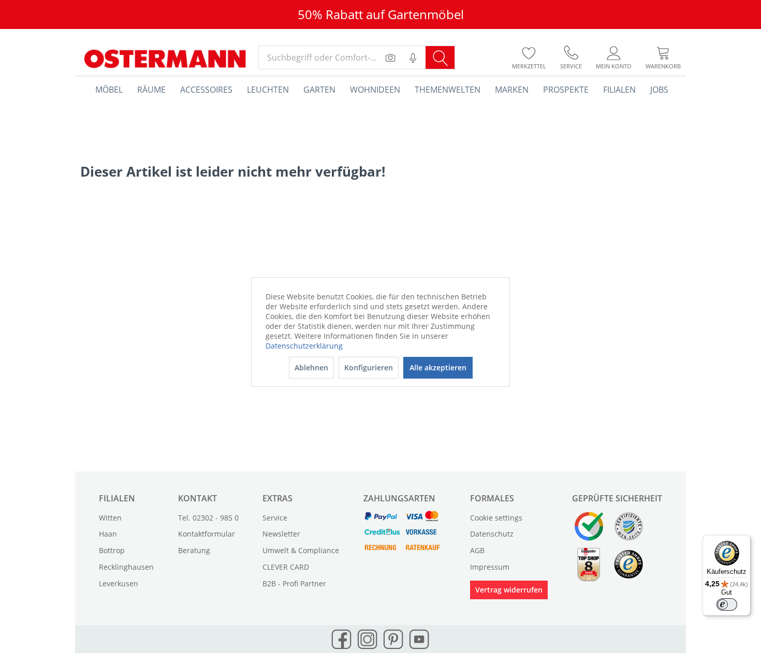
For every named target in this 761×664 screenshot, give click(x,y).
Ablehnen (311, 367)
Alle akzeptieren (437, 367)
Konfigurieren (368, 367)
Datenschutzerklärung (304, 346)
